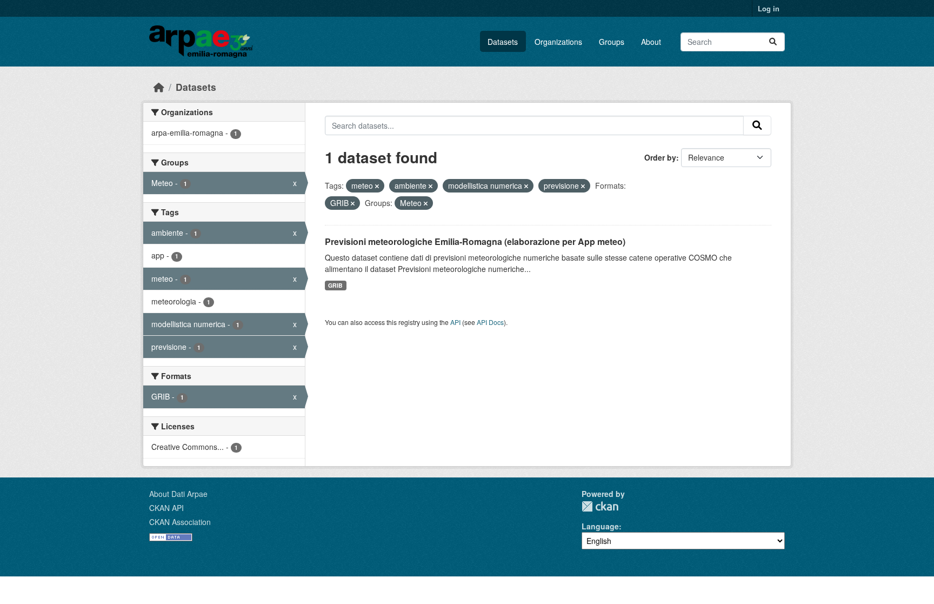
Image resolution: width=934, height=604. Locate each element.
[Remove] (377, 186)
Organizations (558, 41)
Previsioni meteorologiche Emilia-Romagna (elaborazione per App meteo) (475, 241)
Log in (768, 8)
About (651, 41)
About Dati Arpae (178, 493)
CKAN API (166, 507)
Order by (660, 157)
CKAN (600, 506)
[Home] (159, 87)
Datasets (503, 41)
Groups (611, 41)
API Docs (490, 322)
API (455, 322)
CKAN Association (180, 521)
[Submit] (773, 41)
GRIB (335, 285)
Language (600, 526)
